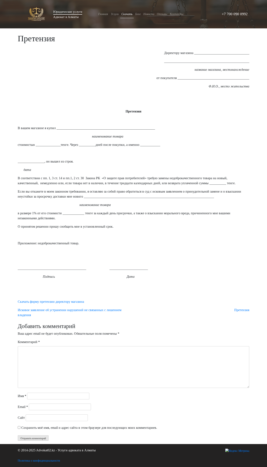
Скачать (126, 14)
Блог (138, 14)
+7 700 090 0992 (235, 14)
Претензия (241, 310)
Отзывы (162, 14)
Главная (103, 14)
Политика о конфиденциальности (39, 460)
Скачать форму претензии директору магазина (51, 301)
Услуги (115, 14)
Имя (22, 396)
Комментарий (29, 342)
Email (23, 407)
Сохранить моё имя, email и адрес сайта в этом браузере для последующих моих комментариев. (89, 427)
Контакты (176, 14)
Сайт (21, 417)
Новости (148, 14)
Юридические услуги (67, 11)
